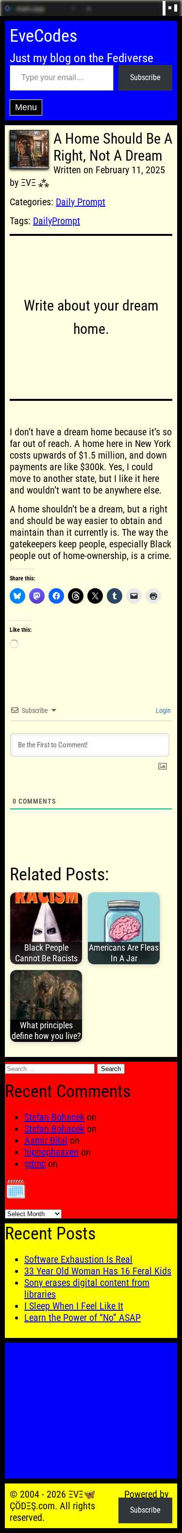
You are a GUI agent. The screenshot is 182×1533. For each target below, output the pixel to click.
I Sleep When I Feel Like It (73, 1306)
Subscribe (145, 77)
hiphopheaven (51, 1152)
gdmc (35, 1164)
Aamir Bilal (45, 1140)
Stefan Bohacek (54, 1117)
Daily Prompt (80, 202)
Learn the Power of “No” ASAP (82, 1317)
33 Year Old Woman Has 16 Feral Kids (97, 1271)
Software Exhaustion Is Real (78, 1259)
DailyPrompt (56, 221)
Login (162, 710)
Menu (26, 107)
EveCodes (43, 36)
